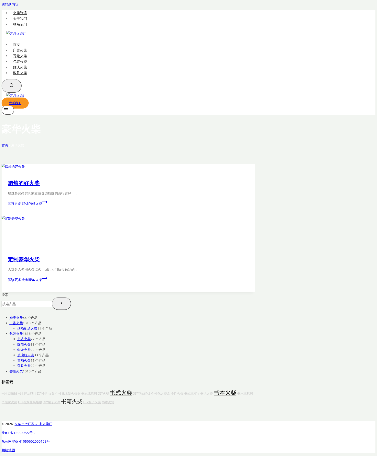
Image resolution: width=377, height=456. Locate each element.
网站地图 (8, 450)
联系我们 (20, 24)
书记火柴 (206, 393)
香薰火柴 (20, 55)
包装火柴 (20, 61)
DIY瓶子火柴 (92, 402)
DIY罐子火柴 (51, 402)
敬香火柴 (20, 72)
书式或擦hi (191, 393)
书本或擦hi (9, 393)
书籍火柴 (71, 401)
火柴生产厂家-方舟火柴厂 (33, 424)
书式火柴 (121, 392)
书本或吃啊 (245, 393)
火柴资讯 (20, 13)
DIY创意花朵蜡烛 (30, 402)
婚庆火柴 (20, 67)
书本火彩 (108, 402)
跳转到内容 (10, 4)
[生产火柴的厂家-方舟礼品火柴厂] (16, 33)
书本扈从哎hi (27, 393)
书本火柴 (225, 392)
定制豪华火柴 (24, 259)
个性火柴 (177, 393)
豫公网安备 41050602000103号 (26, 441)
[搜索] (61, 303)
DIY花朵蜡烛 (141, 393)
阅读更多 (25, 203)
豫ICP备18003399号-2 (19, 432)
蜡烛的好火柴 (24, 182)
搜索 (5, 294)
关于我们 (20, 19)
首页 (16, 44)
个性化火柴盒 (160, 393)
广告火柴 (20, 50)
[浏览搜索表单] (12, 86)
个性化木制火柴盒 (68, 393)
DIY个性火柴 (46, 393)
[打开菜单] (8, 110)
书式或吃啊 (89, 393)
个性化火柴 (9, 402)
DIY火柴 (103, 393)
